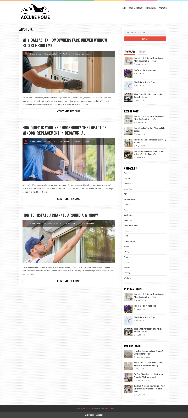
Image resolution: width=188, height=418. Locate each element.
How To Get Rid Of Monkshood (145, 70)
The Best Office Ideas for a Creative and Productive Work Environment (148, 375)
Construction (128, 184)
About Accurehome (135, 8)
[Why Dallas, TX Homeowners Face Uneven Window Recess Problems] (69, 72)
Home (124, 8)
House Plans (128, 231)
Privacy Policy (151, 8)
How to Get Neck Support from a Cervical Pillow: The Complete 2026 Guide (149, 59)
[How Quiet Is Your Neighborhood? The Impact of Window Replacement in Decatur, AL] (69, 159)
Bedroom (127, 173)
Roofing (127, 273)
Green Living (128, 220)
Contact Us (163, 8)
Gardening (128, 215)
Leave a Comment (82, 54)
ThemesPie (86, 408)
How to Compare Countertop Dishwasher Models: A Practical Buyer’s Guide (149, 152)
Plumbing (127, 262)
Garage (126, 210)
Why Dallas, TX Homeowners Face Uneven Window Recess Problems (65, 42)
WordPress (110, 408)
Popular (130, 51)
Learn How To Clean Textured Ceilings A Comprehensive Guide (148, 352)
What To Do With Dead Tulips (144, 82)
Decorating (128, 189)
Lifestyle (127, 252)
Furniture (127, 205)
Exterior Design (129, 199)
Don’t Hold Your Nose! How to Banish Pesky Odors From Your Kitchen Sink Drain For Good (149, 388)
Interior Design (129, 241)
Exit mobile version (94, 415)
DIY (125, 194)
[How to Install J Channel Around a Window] (69, 241)
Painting (127, 257)
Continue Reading (77, 112)
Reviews (127, 268)
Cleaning (127, 178)
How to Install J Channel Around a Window (60, 215)
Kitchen (127, 247)
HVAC (126, 236)
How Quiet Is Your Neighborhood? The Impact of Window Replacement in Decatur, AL (64, 130)
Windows (66, 54)
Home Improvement (131, 226)
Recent (143, 51)
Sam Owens (36, 54)
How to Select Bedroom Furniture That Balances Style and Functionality (148, 364)
